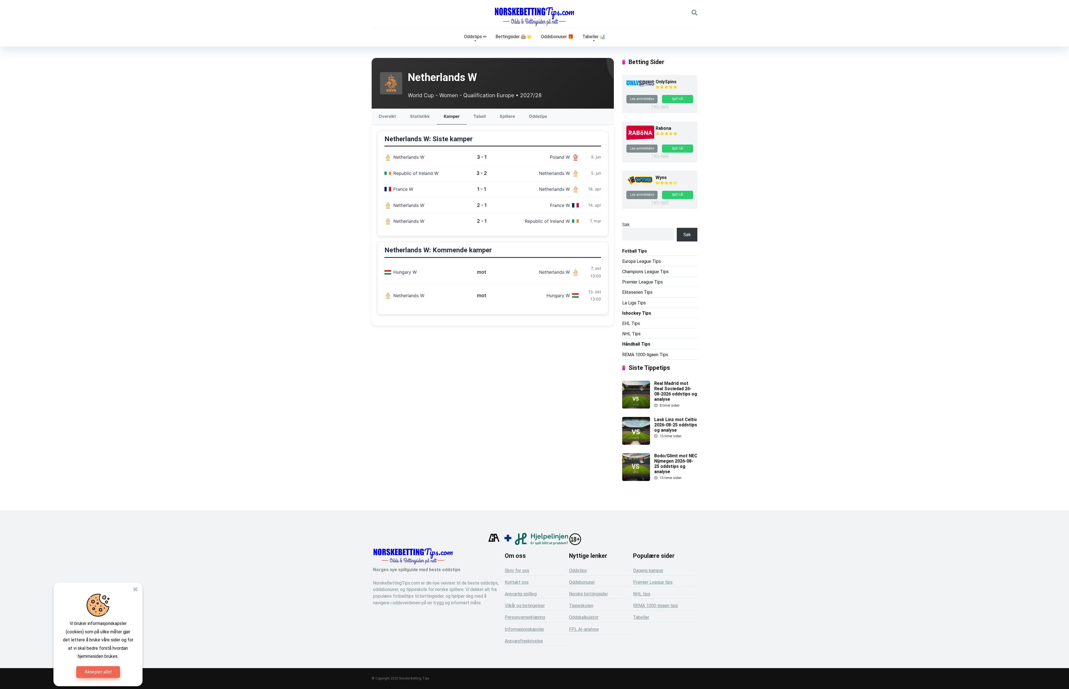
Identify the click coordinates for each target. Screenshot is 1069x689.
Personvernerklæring (525, 617)
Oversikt (387, 116)
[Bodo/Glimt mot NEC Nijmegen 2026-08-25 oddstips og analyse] (636, 479)
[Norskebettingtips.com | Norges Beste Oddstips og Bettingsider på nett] (534, 16)
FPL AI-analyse (584, 629)
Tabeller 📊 (593, 36)
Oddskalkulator (584, 617)
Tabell (480, 116)
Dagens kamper (648, 570)
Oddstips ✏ (475, 36)
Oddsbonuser (582, 582)
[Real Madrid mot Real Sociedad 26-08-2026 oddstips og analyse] (636, 407)
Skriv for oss (517, 570)
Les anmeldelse (642, 99)
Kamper (452, 116)
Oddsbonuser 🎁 (557, 36)
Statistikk (420, 116)
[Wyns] (640, 184)
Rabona (663, 128)
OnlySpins (666, 81)
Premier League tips (653, 582)
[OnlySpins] (640, 85)
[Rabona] (640, 138)
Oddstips (538, 116)
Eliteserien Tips (637, 292)
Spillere (507, 116)
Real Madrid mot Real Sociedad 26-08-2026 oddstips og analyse (675, 391)
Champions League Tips (645, 271)
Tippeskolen (581, 605)
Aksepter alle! (98, 672)
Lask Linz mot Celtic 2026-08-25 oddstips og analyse (675, 425)
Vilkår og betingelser (525, 605)
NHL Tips (631, 333)
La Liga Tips (634, 303)
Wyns (661, 177)
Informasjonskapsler (524, 629)
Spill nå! (677, 99)
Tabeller (641, 617)
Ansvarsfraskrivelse (524, 641)
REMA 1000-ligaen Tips (645, 354)
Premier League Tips (642, 282)
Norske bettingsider (588, 594)
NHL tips (641, 594)
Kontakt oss (517, 582)
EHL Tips (631, 323)
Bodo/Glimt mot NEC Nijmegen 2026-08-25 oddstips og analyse (675, 464)
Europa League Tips (641, 261)
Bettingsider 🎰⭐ (514, 36)
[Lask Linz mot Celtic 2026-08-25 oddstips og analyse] (636, 443)
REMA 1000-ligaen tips (655, 605)
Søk (626, 224)
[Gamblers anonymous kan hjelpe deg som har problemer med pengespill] (494, 543)
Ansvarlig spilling (521, 594)
